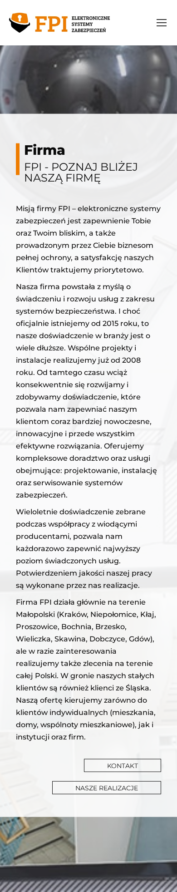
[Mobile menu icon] (161, 22)
